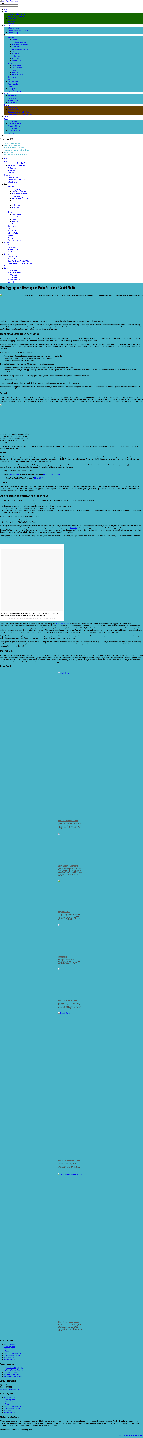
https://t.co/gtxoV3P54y (51, 474)
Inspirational (15, 53)
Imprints (6, 93)
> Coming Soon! (9, 1347)
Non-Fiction (11, 37)
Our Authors (7, 25)
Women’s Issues (16, 60)
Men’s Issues (15, 58)
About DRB (7, 11)
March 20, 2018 (39, 478)
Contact (6, 116)
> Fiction (7, 1351)
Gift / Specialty (12, 88)
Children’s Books (13, 84)
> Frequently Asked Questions (15, 1376)
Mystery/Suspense (17, 74)
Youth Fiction (15, 72)
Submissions (11, 23)
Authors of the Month (14, 28)
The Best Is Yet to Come (67, 1000)
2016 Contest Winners (14, 126)
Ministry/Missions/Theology (20, 44)
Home (5, 9)
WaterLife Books (13, 102)
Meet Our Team (12, 18)
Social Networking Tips (14, 107)
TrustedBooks (12, 98)
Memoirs (10, 86)
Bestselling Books (13, 81)
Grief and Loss (16, 56)
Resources (7, 105)
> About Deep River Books (13, 1368)
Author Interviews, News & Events (18, 30)
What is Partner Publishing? (16, 16)
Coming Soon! (12, 79)
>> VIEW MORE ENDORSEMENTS (131, 1435)
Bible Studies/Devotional (19, 42)
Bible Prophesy (16, 39)
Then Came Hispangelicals (68, 1322)
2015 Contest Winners (14, 128)
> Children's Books (11, 1357)
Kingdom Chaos (64, 911)
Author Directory (13, 32)
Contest (6, 119)
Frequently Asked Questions (12, 143)
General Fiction (16, 65)
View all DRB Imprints (14, 91)
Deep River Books (13, 95)
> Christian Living (10, 1349)
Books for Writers (13, 109)
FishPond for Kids (13, 100)
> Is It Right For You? (11, 1374)
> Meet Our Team (10, 1372)
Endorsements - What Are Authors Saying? (17, 150)
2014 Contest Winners (14, 130)
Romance (14, 70)
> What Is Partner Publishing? (15, 1370)
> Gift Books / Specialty (12, 1355)
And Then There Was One (68, 820)
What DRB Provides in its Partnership (15, 154)
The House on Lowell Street (69, 1160)
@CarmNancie (14, 474)
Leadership (11, 133)
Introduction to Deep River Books (18, 14)
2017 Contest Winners (14, 123)
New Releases (12, 77)
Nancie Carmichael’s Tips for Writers (19, 112)
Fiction (10, 63)
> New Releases (9, 1345)
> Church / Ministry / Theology (15, 1353)
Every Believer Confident (68, 865)
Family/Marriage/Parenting (20, 49)
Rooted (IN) (62, 956)
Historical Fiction (17, 67)
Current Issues (16, 46)
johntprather (22, 618)
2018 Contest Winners (14, 121)
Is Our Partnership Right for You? (14, 145)
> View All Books (10, 1360)
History (14, 51)
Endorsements (12, 21)
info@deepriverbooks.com (9, 1389)
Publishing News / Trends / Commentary (20, 114)
